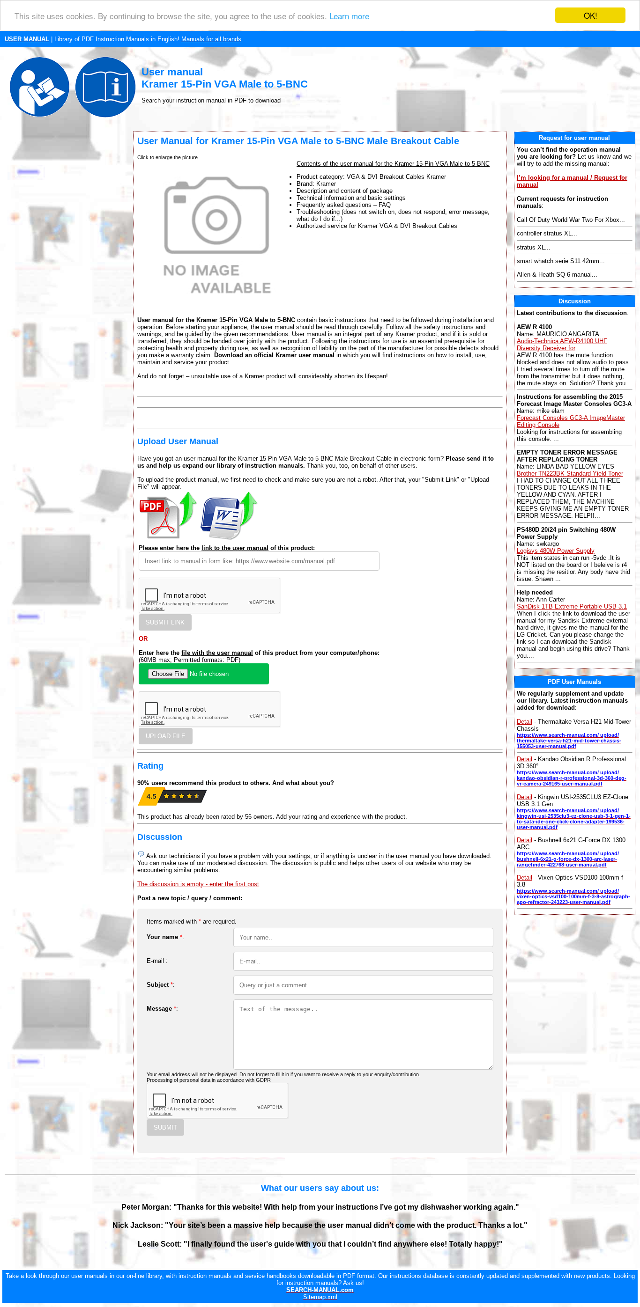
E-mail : (157, 960)
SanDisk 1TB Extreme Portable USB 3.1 (572, 606)
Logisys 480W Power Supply (556, 550)
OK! (590, 15)
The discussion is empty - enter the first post (198, 884)
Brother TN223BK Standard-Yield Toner (570, 473)
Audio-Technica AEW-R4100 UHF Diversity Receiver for (562, 345)
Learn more (349, 16)
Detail (524, 721)
